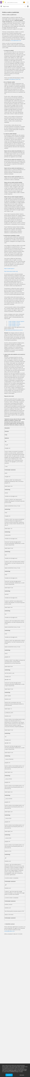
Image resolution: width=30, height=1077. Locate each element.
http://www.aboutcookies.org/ (11, 271)
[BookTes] (2, 2)
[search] (5, 2)
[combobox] (14, 6)
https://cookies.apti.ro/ (9, 268)
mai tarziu (22, 1075)
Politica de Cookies (12, 1070)
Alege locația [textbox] (6, 6)
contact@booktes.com (16, 40)
